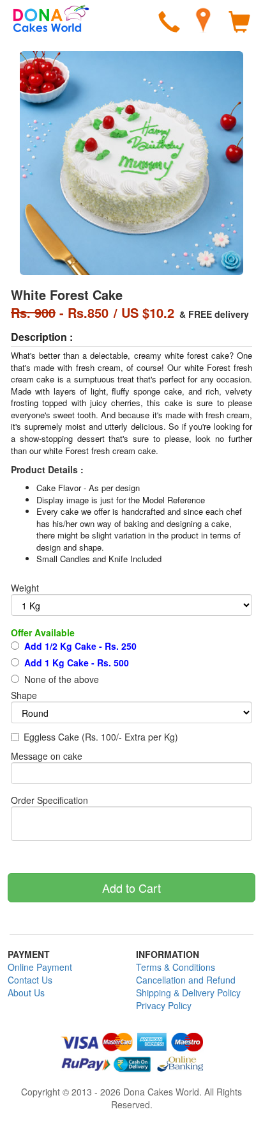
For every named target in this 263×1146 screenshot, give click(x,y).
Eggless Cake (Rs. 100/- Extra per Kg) (101, 736)
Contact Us (30, 979)
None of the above (60, 679)
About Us (26, 992)
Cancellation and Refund (186, 979)
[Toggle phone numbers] (169, 23)
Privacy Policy (164, 1005)
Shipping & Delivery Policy (188, 992)
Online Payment (40, 967)
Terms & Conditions (175, 967)
